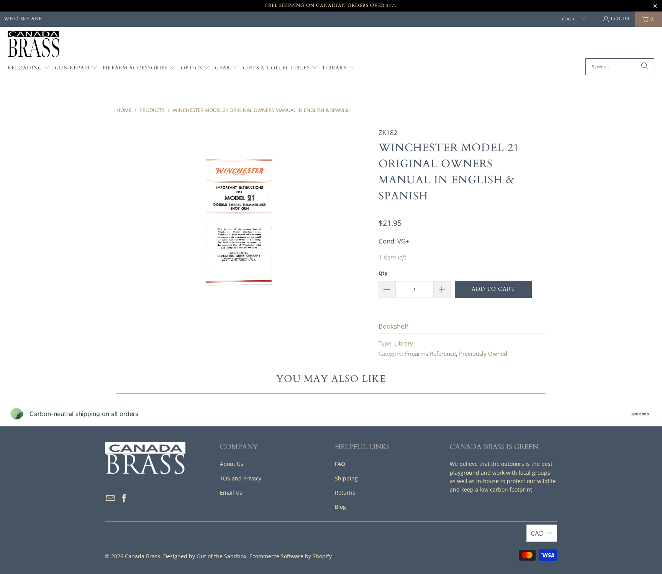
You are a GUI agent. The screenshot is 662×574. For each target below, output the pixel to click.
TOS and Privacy (240, 478)
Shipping (346, 478)
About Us (231, 463)
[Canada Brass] (33, 44)
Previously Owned (483, 353)
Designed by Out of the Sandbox (204, 556)
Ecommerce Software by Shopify (290, 556)
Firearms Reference (430, 353)
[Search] (644, 66)
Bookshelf (393, 326)
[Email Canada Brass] (110, 498)
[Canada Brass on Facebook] (124, 498)
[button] (29, 68)
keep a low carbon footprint (496, 489)
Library (403, 343)
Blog (340, 506)
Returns (345, 492)
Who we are (23, 18)
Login (620, 18)
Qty (383, 273)
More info (640, 413)
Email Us (231, 492)
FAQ (340, 463)
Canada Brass (142, 556)
